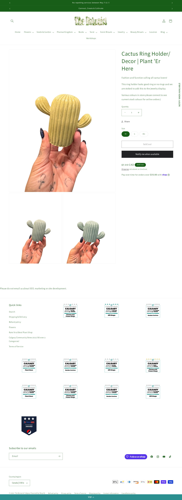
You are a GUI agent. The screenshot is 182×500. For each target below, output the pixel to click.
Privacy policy (66, 493)
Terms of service (80, 493)
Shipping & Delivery (18, 317)
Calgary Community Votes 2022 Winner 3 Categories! (27, 339)
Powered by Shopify (38, 493)
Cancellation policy (129, 493)
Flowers (12, 327)
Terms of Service (16, 346)
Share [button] (127, 122)
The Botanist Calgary (22, 493)
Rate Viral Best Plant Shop (20, 332)
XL (145, 135)
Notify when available (179, 95)
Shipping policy (95, 493)
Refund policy (15, 322)
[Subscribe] (59, 456)
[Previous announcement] (10, 3)
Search (12, 312)
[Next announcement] (172, 3)
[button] (91, 497)
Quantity (125, 107)
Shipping (125, 169)
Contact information (111, 493)
